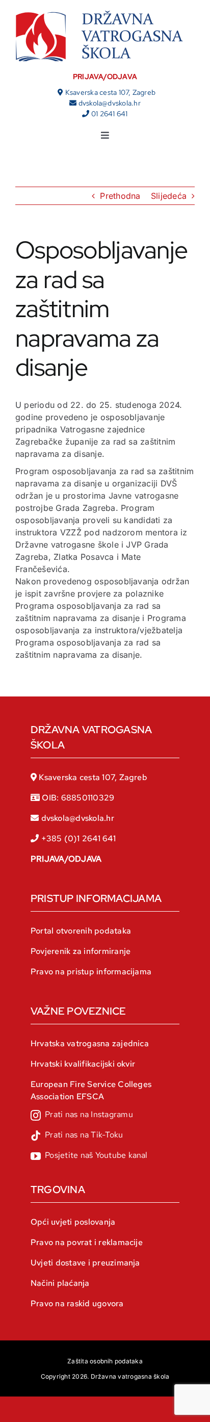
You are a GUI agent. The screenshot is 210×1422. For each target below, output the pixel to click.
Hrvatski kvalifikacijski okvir (83, 1063)
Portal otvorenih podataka (81, 930)
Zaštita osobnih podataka (105, 1361)
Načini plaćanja (60, 1283)
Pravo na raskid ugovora (77, 1303)
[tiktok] (77, 1136)
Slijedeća (169, 196)
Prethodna (120, 196)
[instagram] (82, 1115)
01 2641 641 (109, 113)
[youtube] (89, 1156)
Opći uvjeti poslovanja (73, 1222)
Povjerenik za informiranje (80, 951)
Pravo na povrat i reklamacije (87, 1242)
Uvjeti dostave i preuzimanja (85, 1262)
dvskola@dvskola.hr (109, 103)
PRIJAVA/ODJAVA (105, 76)
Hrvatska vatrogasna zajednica (90, 1043)
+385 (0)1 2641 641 (78, 838)
